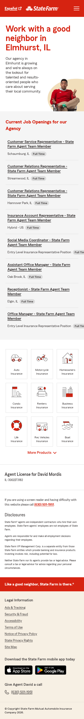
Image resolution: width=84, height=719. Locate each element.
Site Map (11, 647)
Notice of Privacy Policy (21, 634)
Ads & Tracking (15, 607)
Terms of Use (14, 627)
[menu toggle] (76, 8)
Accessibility (13, 620)
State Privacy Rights (19, 640)
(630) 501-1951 (44, 504)
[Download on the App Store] (19, 670)
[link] (42, 8)
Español (11, 8)
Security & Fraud (16, 614)
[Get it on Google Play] (50, 670)
